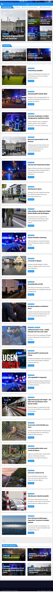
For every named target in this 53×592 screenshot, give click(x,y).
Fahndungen (37, 327)
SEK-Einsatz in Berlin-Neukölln (38, 496)
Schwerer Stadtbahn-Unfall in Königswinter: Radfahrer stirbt (33, 39)
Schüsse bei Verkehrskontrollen (11, 37)
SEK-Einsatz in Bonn (35, 58)
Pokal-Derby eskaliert (32, 22)
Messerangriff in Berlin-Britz (45, 22)
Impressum (49, 590)
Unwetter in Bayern (35, 261)
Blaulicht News (31, 33)
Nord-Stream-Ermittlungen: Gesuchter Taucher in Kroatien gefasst (38, 520)
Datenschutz (43, 590)
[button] (24, 25)
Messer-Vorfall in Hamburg (37, 237)
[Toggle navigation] (27, 4)
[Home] (2, 4)
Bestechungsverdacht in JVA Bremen (45, 37)
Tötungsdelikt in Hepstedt (37, 377)
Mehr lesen (31, 81)
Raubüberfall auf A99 (35, 284)
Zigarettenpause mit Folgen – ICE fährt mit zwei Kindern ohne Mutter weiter (39, 402)
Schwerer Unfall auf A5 (36, 473)
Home (38, 590)
